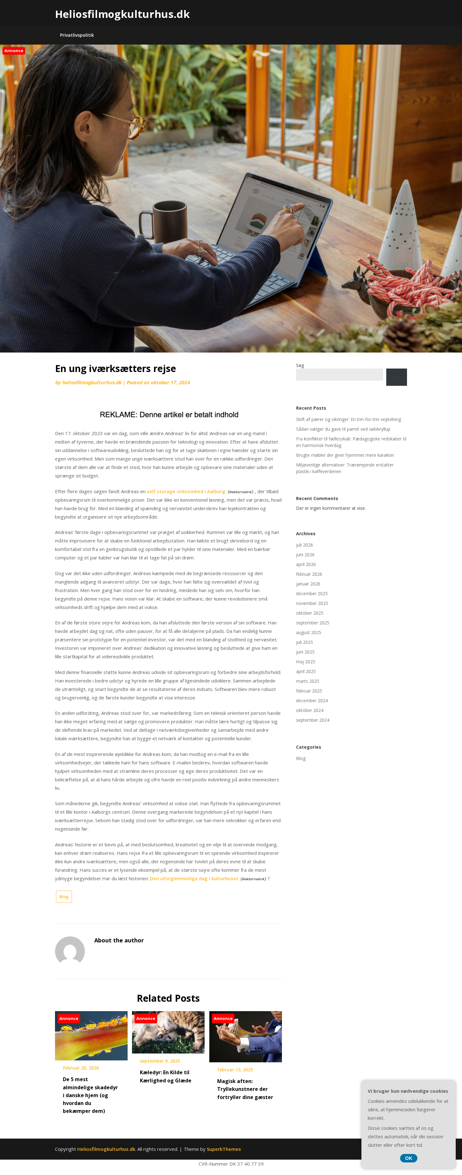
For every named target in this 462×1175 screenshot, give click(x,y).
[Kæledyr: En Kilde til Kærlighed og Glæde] (168, 1030)
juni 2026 (305, 555)
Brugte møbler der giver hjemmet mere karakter (345, 455)
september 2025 (312, 623)
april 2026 (306, 564)
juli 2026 (304, 545)
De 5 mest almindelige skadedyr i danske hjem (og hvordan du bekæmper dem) (90, 1095)
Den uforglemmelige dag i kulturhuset (194, 878)
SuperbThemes (224, 1149)
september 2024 (312, 720)
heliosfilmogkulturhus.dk (91, 382)
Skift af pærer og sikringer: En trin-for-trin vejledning (348, 419)
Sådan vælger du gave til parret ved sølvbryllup (343, 429)
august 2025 (308, 632)
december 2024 (312, 700)
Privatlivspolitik (77, 35)
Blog (64, 896)
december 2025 (312, 593)
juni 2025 (305, 652)
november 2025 (312, 603)
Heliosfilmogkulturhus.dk (122, 14)
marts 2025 (307, 681)
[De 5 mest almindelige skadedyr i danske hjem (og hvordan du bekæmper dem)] (91, 1034)
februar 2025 (309, 691)
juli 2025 (304, 642)
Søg (300, 365)
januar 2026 (308, 584)
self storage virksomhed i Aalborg (186, 491)
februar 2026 (309, 574)
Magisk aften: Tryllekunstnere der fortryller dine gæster (245, 1089)
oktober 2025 (309, 613)
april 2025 (306, 671)
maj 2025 (305, 662)
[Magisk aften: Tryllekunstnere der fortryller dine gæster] (245, 1035)
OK (408, 1158)
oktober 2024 (309, 710)
